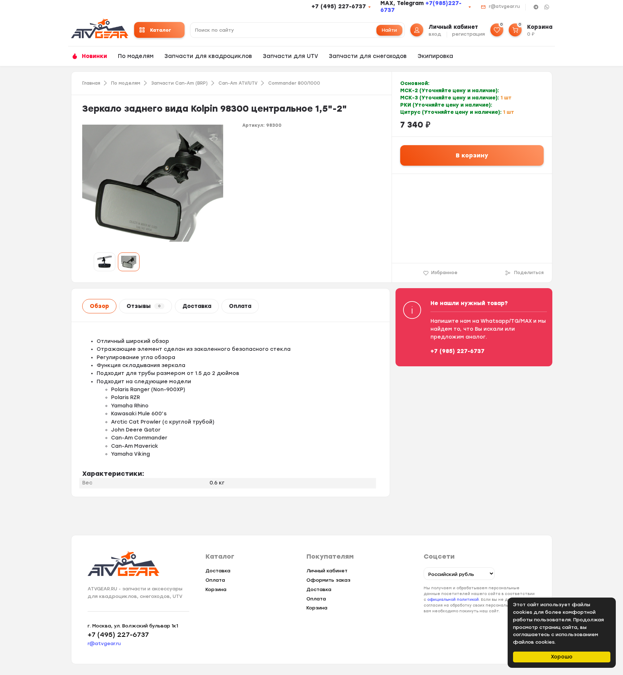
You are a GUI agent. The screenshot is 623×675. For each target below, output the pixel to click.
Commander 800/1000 (294, 83)
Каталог (160, 30)
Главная (91, 83)
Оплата (240, 306)
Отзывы (144, 306)
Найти (389, 30)
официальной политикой (453, 599)
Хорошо (562, 657)
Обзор (99, 306)
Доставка (196, 306)
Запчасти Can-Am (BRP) (179, 83)
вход (435, 34)
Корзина (216, 589)
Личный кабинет (327, 570)
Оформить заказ (328, 580)
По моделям (136, 56)
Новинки (94, 56)
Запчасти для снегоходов (368, 56)
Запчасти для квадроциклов (208, 56)
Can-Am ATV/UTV (237, 83)
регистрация (468, 34)
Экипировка (435, 56)
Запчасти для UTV (290, 56)
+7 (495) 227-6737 (339, 6)
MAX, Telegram (402, 3)
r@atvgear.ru (504, 6)
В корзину (472, 155)
